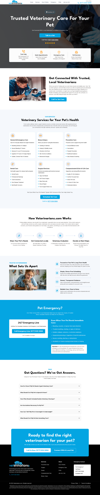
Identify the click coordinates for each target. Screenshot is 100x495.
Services (37, 2)
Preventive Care (45, 464)
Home (31, 2)
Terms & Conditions (86, 483)
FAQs (59, 2)
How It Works (45, 2)
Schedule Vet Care (50, 197)
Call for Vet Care (57, 99)
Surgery (43, 467)
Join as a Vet (66, 2)
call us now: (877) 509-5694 (37, 450)
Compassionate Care (46, 473)
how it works (62, 464)
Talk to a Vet (50, 35)
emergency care (63, 467)
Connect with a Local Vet (64, 450)
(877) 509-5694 (85, 3)
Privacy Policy (74, 483)
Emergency (53, 2)
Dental (42, 470)
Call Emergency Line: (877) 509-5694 (28, 331)
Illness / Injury (44, 476)
